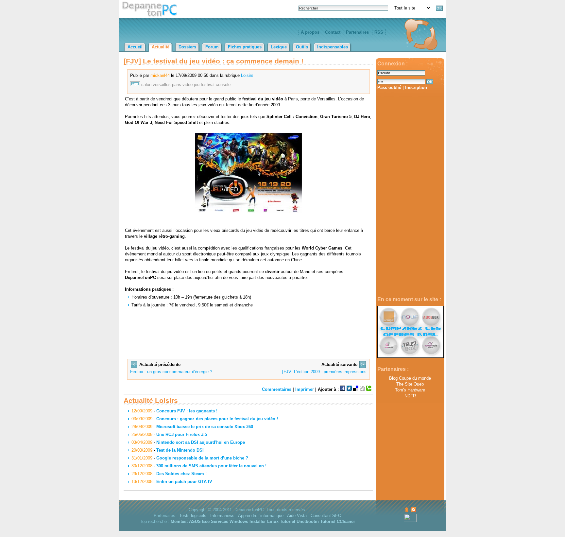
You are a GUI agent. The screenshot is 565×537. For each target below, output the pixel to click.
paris (176, 84)
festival (207, 84)
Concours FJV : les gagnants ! (186, 410)
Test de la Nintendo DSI (180, 450)
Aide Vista (297, 515)
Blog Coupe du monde (410, 378)
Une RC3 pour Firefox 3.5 (181, 434)
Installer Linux (264, 521)
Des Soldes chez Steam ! (181, 473)
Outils (302, 46)
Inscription (416, 87)
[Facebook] (342, 389)
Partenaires (357, 32)
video (187, 84)
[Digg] (362, 389)
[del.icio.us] (355, 389)
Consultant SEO (326, 515)
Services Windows (229, 521)
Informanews (222, 515)
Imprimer (304, 389)
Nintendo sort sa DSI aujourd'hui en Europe (200, 442)
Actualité (160, 46)
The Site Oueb (410, 384)
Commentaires (276, 389)
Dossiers (187, 46)
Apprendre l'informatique (260, 515)
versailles (162, 84)
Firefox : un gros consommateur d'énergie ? (171, 371)
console (223, 84)
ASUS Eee (199, 521)
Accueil (135, 46)
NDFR (410, 395)
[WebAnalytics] (410, 520)
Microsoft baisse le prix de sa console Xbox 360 (204, 426)
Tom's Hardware (410, 390)
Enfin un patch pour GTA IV (184, 481)
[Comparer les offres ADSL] (410, 356)
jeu (196, 84)
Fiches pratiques (245, 46)
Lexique (279, 46)
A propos (310, 32)
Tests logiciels (192, 515)
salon (146, 84)
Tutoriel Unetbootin (299, 521)
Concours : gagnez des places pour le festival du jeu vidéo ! (217, 418)
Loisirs (247, 75)
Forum (212, 46)
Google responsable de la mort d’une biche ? (202, 458)
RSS (378, 32)
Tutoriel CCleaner (337, 521)
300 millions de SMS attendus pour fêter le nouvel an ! (211, 465)
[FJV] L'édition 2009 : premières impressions (324, 371)
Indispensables (332, 46)
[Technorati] (368, 389)
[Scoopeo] (349, 389)
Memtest (179, 521)
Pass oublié (389, 87)
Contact (332, 32)
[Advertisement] (410, 195)
